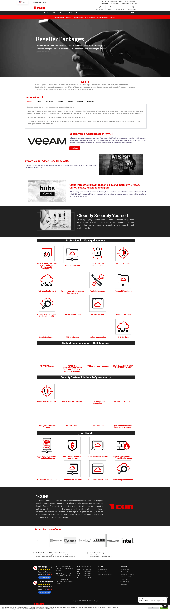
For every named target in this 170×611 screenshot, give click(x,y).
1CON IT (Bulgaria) (45, 582)
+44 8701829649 (129, 1)
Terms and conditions (126, 577)
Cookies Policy (124, 582)
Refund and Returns (126, 572)
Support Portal (37, 2)
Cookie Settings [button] (153, 608)
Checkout (110, 9)
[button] (133, 13)
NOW (63, 17)
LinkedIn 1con (102, 569)
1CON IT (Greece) (45, 567)
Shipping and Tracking (127, 574)
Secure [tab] (70, 101)
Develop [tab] (80, 101)
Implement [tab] (49, 101)
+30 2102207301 (132, 3)
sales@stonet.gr (86, 566)
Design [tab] (29, 101)
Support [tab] (60, 101)
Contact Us (123, 584)
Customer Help (132, 9)
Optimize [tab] (90, 101)
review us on (43, 577)
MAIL (44, 2)
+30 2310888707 (115, 3)
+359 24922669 (112, 1)
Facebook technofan (105, 574)
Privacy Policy (124, 579)
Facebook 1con (103, 572)
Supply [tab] (39, 101)
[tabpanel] (86, 116)
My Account (99, 9)
